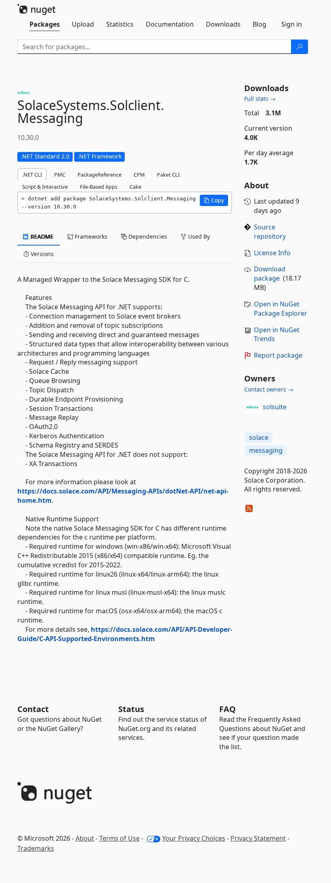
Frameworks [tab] (90, 236)
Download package (269, 273)
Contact (33, 709)
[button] (214, 200)
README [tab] (41, 236)
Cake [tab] (135, 186)
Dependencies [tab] (147, 236)
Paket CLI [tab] (168, 174)
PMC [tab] (59, 174)
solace (258, 437)
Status (131, 709)
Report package (278, 355)
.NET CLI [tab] (32, 174)
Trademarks (35, 848)
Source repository (270, 232)
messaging (266, 450)
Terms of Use (119, 838)
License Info (272, 252)
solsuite (275, 406)
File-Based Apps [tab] (98, 186)
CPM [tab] (139, 174)
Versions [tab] (41, 254)
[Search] (299, 47)
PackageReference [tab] (100, 174)
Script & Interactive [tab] (45, 186)
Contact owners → (268, 389)
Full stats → (260, 98)
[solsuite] (252, 407)
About (84, 838)
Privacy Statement (258, 838)
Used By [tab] (198, 236)
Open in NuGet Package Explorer (280, 309)
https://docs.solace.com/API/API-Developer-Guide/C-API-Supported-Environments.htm (124, 634)
